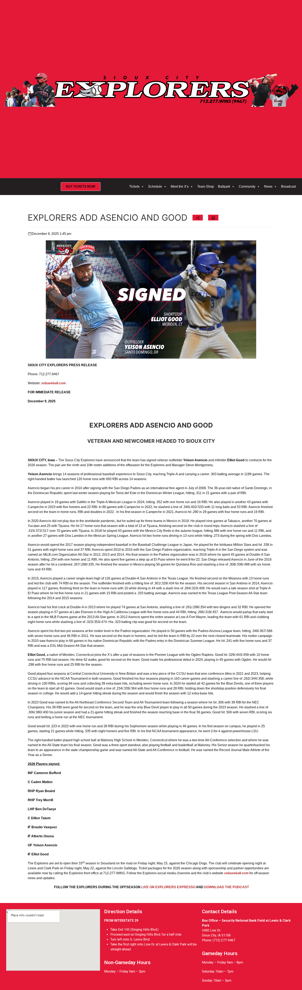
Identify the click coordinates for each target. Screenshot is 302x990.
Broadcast (288, 186)
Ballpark (224, 186)
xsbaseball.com (236, 873)
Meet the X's (180, 186)
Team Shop (205, 186)
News (268, 186)
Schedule (155, 186)
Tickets (134, 186)
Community (247, 186)
